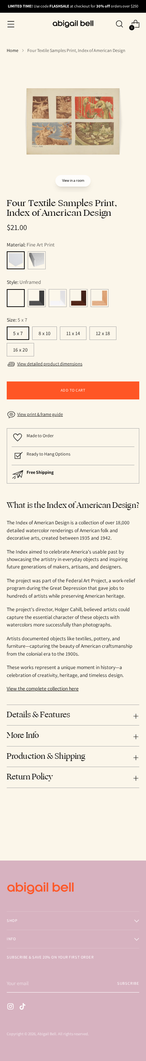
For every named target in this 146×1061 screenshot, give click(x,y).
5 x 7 (18, 333)
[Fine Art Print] (16, 260)
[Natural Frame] (100, 298)
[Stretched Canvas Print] (37, 260)
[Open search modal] (119, 24)
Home (12, 50)
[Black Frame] (37, 298)
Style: (24, 282)
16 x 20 (20, 349)
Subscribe (128, 983)
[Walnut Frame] (79, 298)
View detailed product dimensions (49, 364)
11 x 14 (73, 333)
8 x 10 (45, 333)
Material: (31, 244)
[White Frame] (58, 298)
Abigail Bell (46, 1033)
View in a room (73, 180)
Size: (17, 319)
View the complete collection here (43, 688)
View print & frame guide (40, 414)
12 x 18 (103, 333)
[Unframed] (16, 298)
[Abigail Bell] (73, 24)
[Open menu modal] (10, 24)
